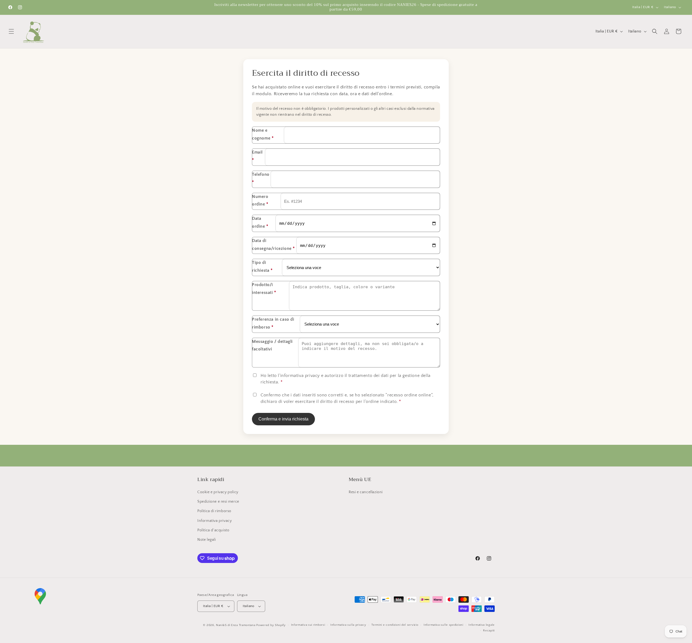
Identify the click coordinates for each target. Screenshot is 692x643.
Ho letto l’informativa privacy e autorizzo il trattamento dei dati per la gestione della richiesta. (346, 379)
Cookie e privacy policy (217, 492)
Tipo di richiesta (262, 266)
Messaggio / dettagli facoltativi (272, 345)
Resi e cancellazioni (366, 492)
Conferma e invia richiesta (283, 419)
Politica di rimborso (214, 511)
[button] (11, 31)
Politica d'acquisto (213, 530)
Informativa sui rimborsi (308, 625)
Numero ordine (260, 200)
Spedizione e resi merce (218, 501)
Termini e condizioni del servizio (394, 625)
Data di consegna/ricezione (273, 244)
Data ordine (260, 222)
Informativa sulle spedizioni (443, 625)
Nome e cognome (263, 134)
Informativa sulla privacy (348, 625)
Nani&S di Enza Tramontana (235, 625)
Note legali (206, 540)
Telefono (261, 178)
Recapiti (489, 630)
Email (257, 156)
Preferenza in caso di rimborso (273, 323)
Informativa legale (481, 625)
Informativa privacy (214, 521)
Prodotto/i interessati (264, 288)
